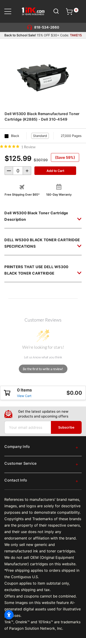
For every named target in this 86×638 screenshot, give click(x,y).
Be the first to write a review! (43, 369)
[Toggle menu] (10, 11)
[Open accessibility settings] (9, 614)
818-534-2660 (46, 27)
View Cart (24, 396)
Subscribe (66, 427)
